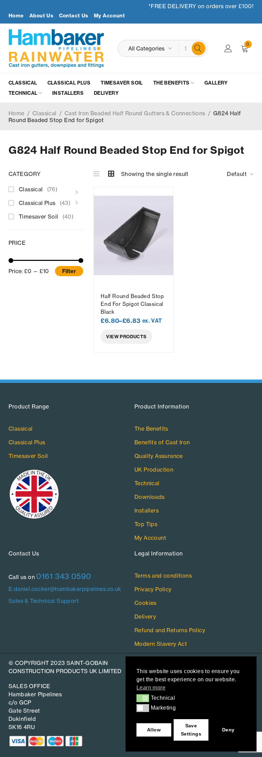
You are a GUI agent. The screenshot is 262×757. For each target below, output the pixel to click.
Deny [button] (228, 729)
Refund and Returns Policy (169, 630)
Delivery (145, 616)
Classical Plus (44, 202)
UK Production (153, 469)
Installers (146, 510)
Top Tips (145, 524)
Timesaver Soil (46, 216)
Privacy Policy (153, 589)
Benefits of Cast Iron (162, 442)
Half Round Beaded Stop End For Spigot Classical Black (132, 304)
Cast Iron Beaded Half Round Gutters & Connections (134, 113)
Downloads (149, 496)
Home (16, 15)
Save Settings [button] (191, 730)
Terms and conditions (163, 575)
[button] (142, 698)
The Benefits (151, 428)
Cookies (145, 602)
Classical (44, 113)
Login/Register (228, 48)
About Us (41, 15)
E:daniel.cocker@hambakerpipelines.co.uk (65, 588)
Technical (147, 483)
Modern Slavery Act (160, 643)
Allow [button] (154, 729)
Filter (69, 271)
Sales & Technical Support (44, 600)
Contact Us (73, 15)
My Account (109, 15)
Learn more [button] (150, 688)
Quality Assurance (158, 455)
